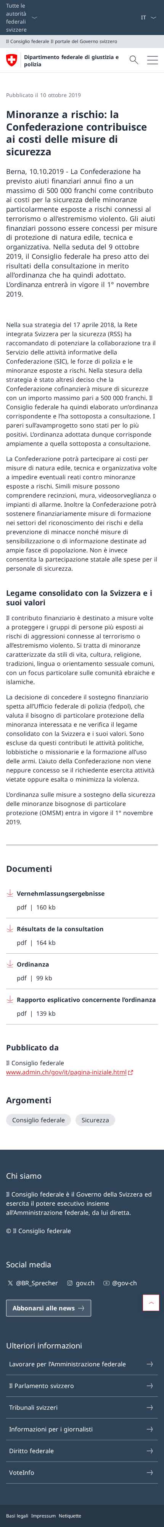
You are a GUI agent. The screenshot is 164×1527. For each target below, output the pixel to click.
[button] (151, 1302)
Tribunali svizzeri (33, 1407)
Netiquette (70, 1516)
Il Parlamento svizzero (41, 1386)
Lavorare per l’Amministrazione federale (67, 1364)
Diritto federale (31, 1451)
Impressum (43, 1516)
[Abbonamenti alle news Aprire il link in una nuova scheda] (137, 17)
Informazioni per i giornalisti (51, 1429)
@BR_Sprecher (37, 1283)
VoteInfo (21, 1472)
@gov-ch (124, 1283)
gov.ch (85, 1283)
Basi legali (17, 1516)
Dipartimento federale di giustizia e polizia (71, 60)
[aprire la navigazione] (152, 60)
